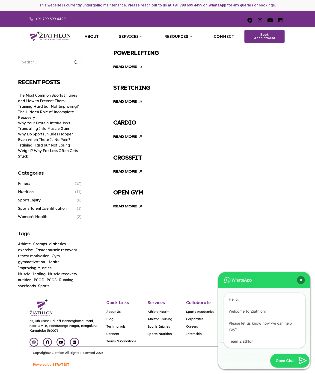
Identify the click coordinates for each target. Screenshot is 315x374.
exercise (25, 250)
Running (66, 280)
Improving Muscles (34, 268)
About (92, 36)
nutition (24, 280)
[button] (301, 280)
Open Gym (128, 192)
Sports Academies (200, 312)
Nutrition (26, 191)
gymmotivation (31, 262)
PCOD (39, 280)
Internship (194, 334)
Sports (43, 286)
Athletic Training (160, 319)
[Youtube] (270, 20)
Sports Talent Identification (42, 208)
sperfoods (27, 286)
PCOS (52, 280)
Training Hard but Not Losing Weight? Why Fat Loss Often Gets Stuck (48, 151)
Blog (109, 319)
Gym (56, 256)
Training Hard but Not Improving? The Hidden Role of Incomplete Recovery (48, 112)
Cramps (40, 244)
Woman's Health (32, 216)
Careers (192, 326)
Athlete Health (158, 312)
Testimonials (115, 326)
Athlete (24, 244)
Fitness (24, 183)
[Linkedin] (280, 20)
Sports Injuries (159, 326)
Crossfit (127, 157)
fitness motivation (33, 256)
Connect (224, 36)
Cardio (124, 122)
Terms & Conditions (121, 341)
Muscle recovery (62, 274)
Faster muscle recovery (56, 250)
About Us (113, 312)
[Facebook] (250, 20)
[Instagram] (260, 20)
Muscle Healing (32, 274)
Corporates (194, 319)
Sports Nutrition (160, 334)
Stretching (131, 87)
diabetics (57, 244)
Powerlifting (136, 53)
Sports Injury (29, 200)
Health (53, 262)
